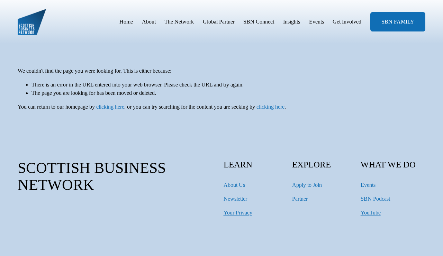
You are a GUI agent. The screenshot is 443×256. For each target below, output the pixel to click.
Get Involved (347, 22)
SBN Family (397, 22)
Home (126, 22)
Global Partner (219, 22)
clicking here (110, 107)
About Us (234, 185)
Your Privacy (238, 213)
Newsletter (235, 199)
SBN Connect (258, 22)
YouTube (371, 213)
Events (316, 22)
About (149, 22)
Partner (300, 199)
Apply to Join (307, 185)
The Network (179, 22)
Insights (291, 22)
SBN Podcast (375, 199)
